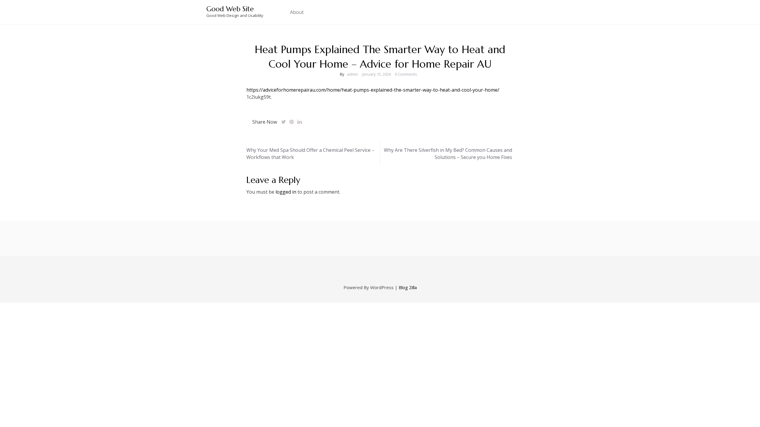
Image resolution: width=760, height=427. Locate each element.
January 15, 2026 (376, 74)
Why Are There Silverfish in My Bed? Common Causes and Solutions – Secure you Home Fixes (448, 153)
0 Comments (406, 74)
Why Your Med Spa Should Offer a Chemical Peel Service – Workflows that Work (310, 153)
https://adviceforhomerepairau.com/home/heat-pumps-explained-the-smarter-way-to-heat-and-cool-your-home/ (372, 90)
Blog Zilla (408, 287)
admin (352, 74)
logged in (286, 192)
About (297, 12)
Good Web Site (230, 9)
